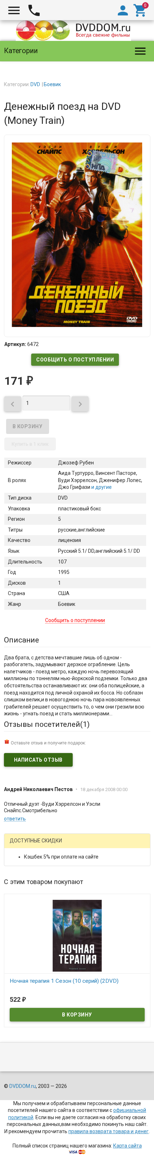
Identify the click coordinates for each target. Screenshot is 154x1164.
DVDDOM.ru (22, 1086)
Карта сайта (127, 1146)
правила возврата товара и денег (108, 1131)
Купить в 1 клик (30, 444)
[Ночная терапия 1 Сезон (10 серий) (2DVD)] (77, 935)
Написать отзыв (38, 760)
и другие (101, 487)
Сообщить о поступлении (75, 360)
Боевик (52, 84)
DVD (35, 84)
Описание (21, 640)
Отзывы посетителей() (47, 724)
